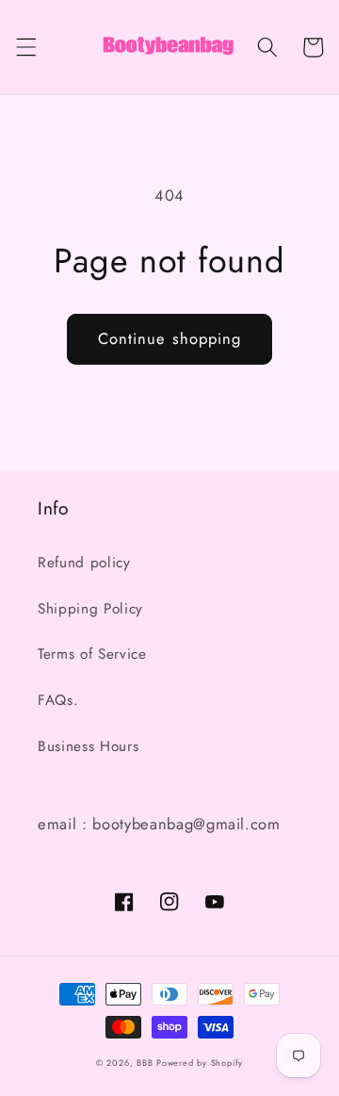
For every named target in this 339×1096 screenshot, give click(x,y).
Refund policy (84, 562)
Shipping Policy (90, 608)
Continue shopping (170, 338)
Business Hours (88, 746)
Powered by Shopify (199, 1062)
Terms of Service (92, 654)
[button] (25, 47)
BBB (145, 1062)
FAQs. (58, 700)
